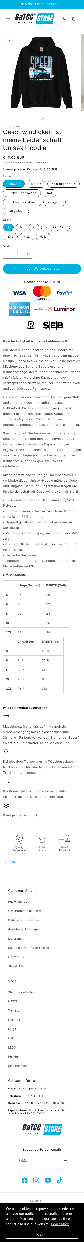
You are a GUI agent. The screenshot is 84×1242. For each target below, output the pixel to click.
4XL (27, 236)
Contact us (16, 957)
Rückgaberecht (19, 901)
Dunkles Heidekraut (22, 202)
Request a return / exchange (29, 947)
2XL (62, 227)
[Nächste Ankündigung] (76, 4)
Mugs (12, 1029)
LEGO (12, 1047)
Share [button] (12, 862)
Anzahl (7, 245)
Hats (11, 1038)
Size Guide (16, 966)
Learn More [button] (60, 1224)
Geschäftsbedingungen (25, 910)
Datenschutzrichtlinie (23, 920)
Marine (36, 184)
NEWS (12, 1001)
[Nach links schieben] (33, 118)
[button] (8, 18)
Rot (49, 193)
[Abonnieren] (65, 1160)
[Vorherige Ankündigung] (7, 4)
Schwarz (13, 184)
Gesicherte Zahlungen (24, 929)
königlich (54, 202)
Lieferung (15, 938)
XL (47, 227)
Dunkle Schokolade (21, 193)
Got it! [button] (42, 1234)
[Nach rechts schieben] (50, 118)
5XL (43, 236)
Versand (7, 162)
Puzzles (13, 1056)
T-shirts (13, 1010)
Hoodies (14, 1019)
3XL (10, 236)
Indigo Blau (15, 211)
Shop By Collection (21, 992)
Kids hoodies (17, 1066)
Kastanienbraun (63, 184)
